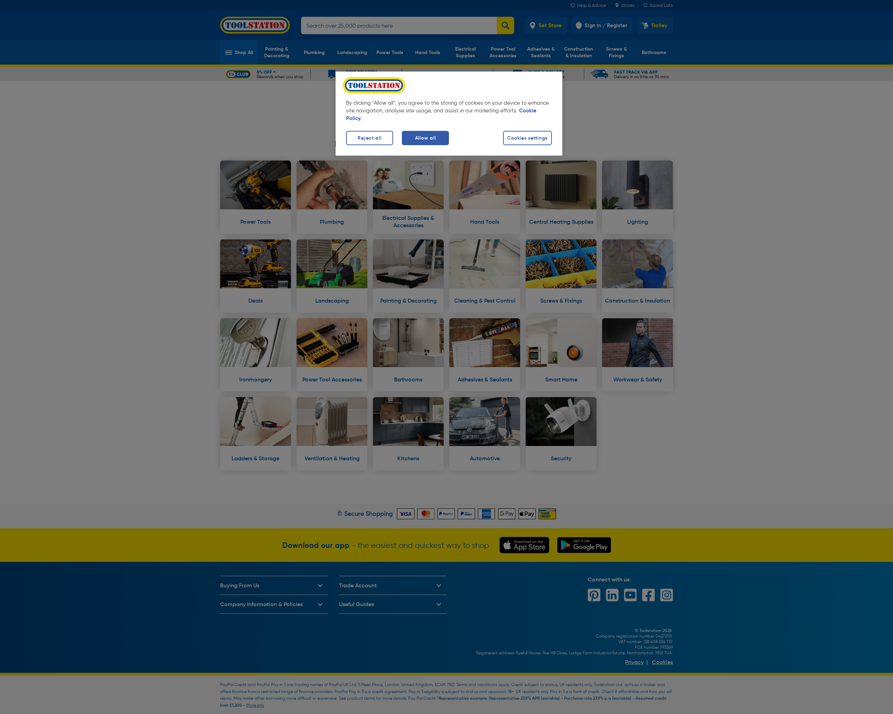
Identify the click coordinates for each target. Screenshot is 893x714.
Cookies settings (527, 138)
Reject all (369, 138)
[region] (449, 114)
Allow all (425, 138)
